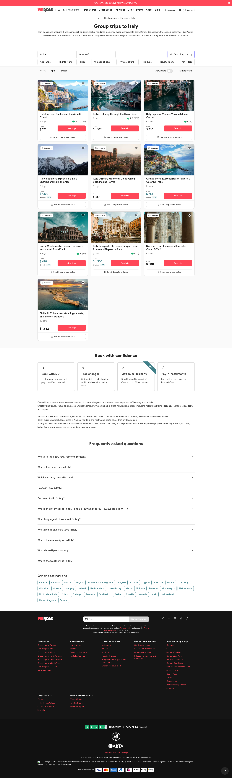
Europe (124, 18)
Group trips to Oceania (47, 667)
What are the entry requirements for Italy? (62, 456)
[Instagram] (181, 619)
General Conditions (174, 663)
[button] (57, 54)
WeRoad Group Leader (145, 641)
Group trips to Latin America (50, 659)
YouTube (105, 652)
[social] (163, 619)
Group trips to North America (50, 656)
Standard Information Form (178, 667)
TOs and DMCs (76, 699)
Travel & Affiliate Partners (81, 695)
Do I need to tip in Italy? (51, 498)
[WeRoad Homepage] (45, 10)
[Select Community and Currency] (180, 10)
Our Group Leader (142, 645)
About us (73, 648)
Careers (41, 699)
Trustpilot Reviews (77, 656)
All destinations (44, 670)
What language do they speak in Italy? (59, 519)
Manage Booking (173, 652)
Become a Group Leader (144, 648)
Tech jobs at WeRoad (46, 703)
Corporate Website (46, 706)
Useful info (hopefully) (177, 641)
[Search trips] (59, 9)
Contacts (170, 645)
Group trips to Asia (45, 648)
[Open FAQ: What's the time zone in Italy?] (193, 467)
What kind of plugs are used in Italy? (58, 529)
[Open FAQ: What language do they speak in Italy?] (193, 519)
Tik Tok (105, 648)
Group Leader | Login (143, 652)
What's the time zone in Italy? (54, 467)
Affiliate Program (77, 706)
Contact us (170, 10)
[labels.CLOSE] (229, 3)
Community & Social (111, 641)
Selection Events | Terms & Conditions (145, 657)
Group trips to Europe (47, 645)
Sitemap (170, 688)
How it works (75, 645)
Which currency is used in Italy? (55, 477)
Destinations (110, 18)
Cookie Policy (172, 674)
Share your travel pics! (111, 666)
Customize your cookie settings (116, 753)
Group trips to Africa (46, 652)
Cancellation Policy (174, 656)
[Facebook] (175, 619)
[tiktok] (187, 619)
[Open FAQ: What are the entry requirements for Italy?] (193, 457)
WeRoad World (77, 641)
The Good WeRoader (79, 652)
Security (169, 677)
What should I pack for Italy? (54, 550)
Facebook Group (109, 656)
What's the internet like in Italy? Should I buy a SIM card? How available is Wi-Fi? (83, 508)
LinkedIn (41, 710)
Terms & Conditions (174, 659)
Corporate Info (45, 695)
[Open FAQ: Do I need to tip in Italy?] (193, 498)
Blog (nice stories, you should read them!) (114, 660)
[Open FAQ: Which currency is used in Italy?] (193, 477)
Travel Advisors (76, 703)
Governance (171, 681)
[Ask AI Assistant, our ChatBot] (225, 771)
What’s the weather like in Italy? (56, 561)
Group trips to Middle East (49, 663)
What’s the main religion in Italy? (56, 540)
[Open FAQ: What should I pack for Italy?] (193, 550)
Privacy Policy (125, 628)
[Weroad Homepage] (57, 618)
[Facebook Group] (169, 619)
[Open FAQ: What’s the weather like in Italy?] (193, 561)
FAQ (168, 648)
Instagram (106, 645)
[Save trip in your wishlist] (83, 83)
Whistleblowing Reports (176, 685)
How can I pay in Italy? (50, 488)
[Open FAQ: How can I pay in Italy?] (193, 488)
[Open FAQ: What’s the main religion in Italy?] (193, 540)
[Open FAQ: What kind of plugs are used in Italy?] (193, 529)
